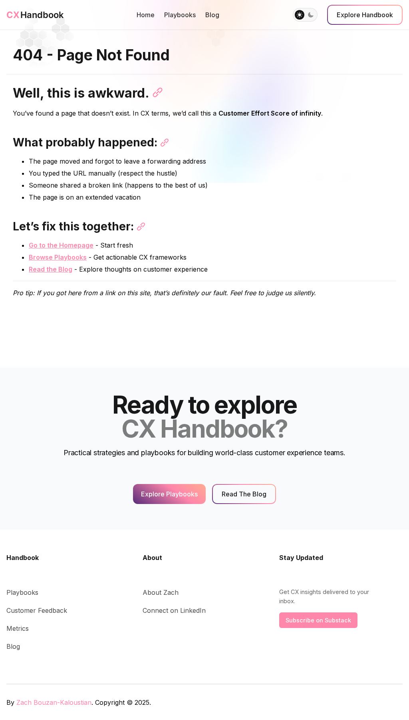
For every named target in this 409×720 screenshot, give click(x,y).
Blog (212, 15)
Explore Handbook (365, 15)
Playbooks (180, 15)
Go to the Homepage (61, 245)
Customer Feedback (36, 610)
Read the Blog (50, 269)
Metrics (17, 628)
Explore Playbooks (169, 494)
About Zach (161, 592)
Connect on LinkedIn (174, 610)
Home (146, 15)
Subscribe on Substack (318, 620)
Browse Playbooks (58, 257)
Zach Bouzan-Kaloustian (53, 702)
